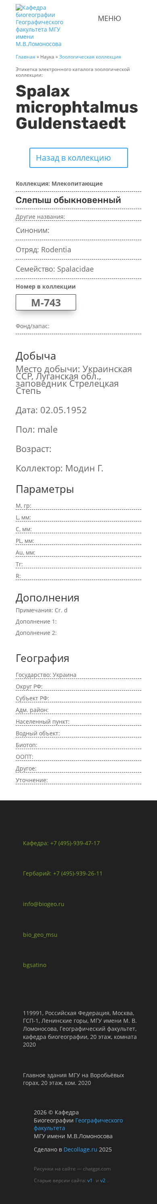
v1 (90, 1180)
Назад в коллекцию (73, 157)
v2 (102, 1180)
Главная (25, 56)
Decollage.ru (80, 1149)
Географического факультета (78, 1124)
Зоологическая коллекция (90, 56)
